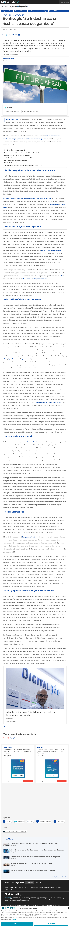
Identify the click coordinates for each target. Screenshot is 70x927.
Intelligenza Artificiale (32, 442)
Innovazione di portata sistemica (15, 160)
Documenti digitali (29, 11)
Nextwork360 (8, 897)
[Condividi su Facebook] (3, 34)
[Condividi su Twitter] (9, 34)
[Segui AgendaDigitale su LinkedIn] (37, 882)
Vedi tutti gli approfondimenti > (58, 877)
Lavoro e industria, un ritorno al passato (18, 155)
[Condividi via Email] (12, 34)
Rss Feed (21, 887)
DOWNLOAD (28, 781)
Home (5, 29)
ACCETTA (17, 923)
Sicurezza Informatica (7, 11)
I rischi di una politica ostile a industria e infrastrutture (23, 153)
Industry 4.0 (12, 29)
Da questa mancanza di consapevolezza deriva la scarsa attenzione (27, 198)
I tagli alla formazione (11, 163)
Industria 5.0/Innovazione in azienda (45, 11)
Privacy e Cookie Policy (31, 887)
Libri (58, 11)
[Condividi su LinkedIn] (6, 34)
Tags (16, 887)
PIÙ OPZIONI (51, 923)
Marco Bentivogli (8, 58)
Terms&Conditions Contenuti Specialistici (50, 887)
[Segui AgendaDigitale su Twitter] (41, 882)
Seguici (29, 882)
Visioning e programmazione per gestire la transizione (23, 165)
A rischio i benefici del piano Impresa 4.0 (18, 158)
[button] (4, 6)
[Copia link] (16, 34)
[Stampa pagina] (19, 34)
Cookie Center (8, 889)
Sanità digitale (19, 11)
